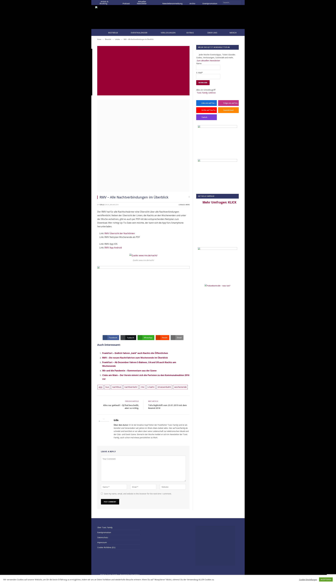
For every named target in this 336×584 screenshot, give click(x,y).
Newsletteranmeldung (172, 2)
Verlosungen (168, 32)
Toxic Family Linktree (206, 92)
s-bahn (151, 387)
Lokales (182, 205)
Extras (189, 32)
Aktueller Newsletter (142, 2)
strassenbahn (164, 387)
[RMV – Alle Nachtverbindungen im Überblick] (143, 191)
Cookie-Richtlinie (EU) (106, 547)
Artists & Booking (104, 2)
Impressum (102, 542)
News (188, 205)
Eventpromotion (210, 2)
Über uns (211, 32)
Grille (101, 205)
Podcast (126, 2)
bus (107, 387)
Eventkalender (138, 32)
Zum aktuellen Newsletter (208, 60)
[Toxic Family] (115, 17)
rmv (142, 387)
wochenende (180, 387)
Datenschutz (102, 537)
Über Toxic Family (104, 527)
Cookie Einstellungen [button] (308, 579)
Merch (233, 32)
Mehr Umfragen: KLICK (219, 202)
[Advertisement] (217, 227)
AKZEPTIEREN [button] (326, 579)
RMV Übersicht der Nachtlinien (119, 233)
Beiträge (112, 32)
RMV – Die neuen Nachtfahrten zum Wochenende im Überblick (135, 357)
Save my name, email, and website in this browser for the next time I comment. (138, 493)
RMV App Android (113, 247)
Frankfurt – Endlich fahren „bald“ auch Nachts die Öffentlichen (135, 353)
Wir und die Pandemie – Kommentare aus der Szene (129, 370)
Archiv (192, 2)
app (100, 387)
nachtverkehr (131, 387)
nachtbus (116, 387)
